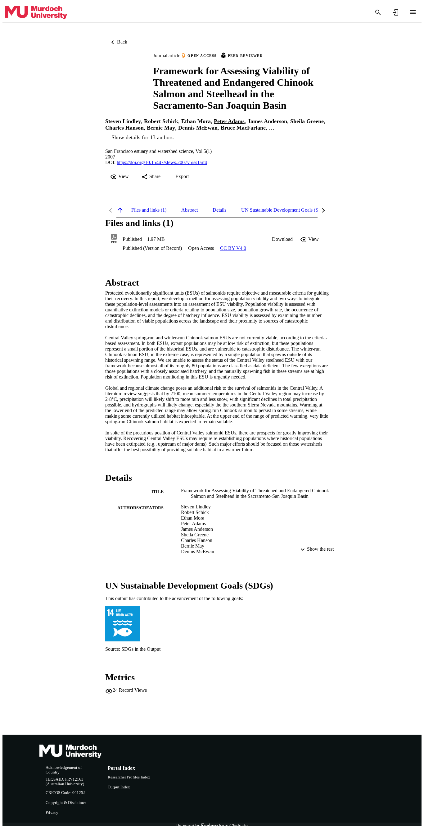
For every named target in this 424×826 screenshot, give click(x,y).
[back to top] (120, 210)
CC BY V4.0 (233, 248)
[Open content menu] (413, 12)
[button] (282, 239)
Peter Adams (229, 121)
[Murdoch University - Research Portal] (36, 13)
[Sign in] (395, 12)
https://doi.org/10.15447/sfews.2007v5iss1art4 (162, 162)
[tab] (149, 210)
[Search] (378, 12)
